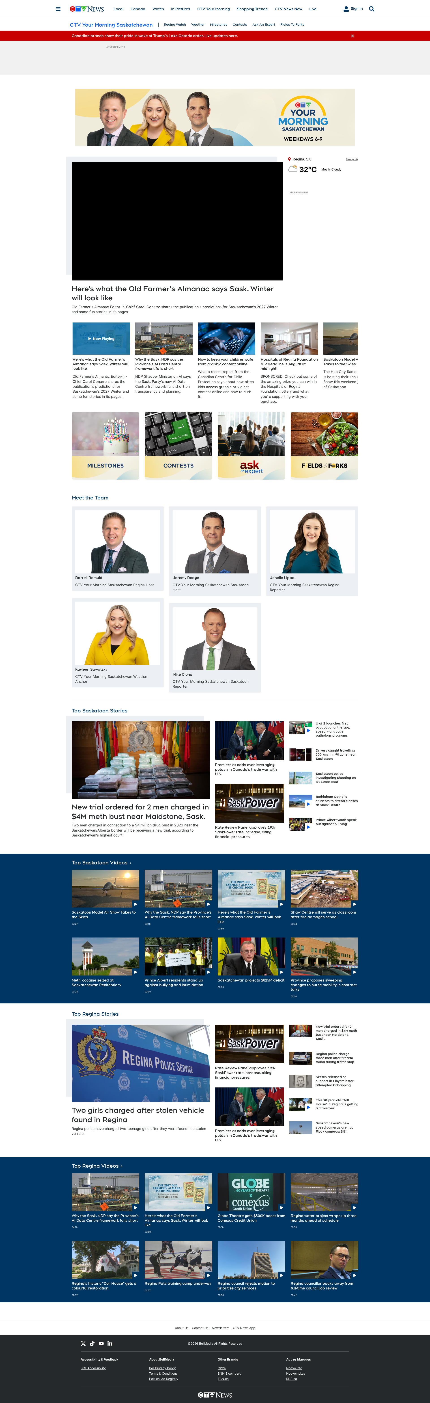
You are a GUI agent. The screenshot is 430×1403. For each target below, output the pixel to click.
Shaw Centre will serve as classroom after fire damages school (323, 914)
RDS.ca (291, 1379)
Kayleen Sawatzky (91, 669)
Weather (198, 24)
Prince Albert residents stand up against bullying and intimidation (174, 982)
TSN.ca (223, 1379)
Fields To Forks (292, 24)
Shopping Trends (252, 9)
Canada (138, 9)
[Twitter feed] (83, 1343)
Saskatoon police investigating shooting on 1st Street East (336, 778)
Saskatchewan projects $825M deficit (251, 980)
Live (312, 9)
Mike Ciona (182, 674)
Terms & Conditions (163, 1373)
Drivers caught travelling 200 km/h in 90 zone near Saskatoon (336, 754)
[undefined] (101, 360)
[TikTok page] (92, 1343)
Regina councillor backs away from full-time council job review (322, 1285)
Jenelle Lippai (282, 578)
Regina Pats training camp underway (178, 1283)
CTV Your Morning (213, 9)
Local (118, 9)
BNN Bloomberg (229, 1373)
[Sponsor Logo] (215, 117)
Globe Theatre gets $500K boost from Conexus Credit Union (251, 1218)
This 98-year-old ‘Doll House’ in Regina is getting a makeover (337, 1104)
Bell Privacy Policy (162, 1368)
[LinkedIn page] (110, 1343)
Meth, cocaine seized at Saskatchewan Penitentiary (96, 982)
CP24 (222, 1368)
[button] (349, 363)
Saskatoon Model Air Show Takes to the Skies (104, 914)
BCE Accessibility (93, 1368)
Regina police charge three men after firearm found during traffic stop (335, 1058)
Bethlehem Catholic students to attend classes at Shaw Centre (337, 801)
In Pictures (180, 9)
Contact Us (200, 1328)
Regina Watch (175, 24)
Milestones (218, 24)
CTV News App (244, 1328)
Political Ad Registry (163, 1379)
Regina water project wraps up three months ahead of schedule (324, 1218)
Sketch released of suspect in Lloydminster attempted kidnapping (335, 1081)
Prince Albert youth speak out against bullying (336, 822)
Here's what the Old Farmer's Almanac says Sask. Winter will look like (249, 917)
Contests (240, 24)
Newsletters (220, 1328)
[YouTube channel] (101, 1343)
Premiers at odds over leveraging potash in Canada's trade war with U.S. (246, 769)
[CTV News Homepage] (87, 9)
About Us (181, 1328)
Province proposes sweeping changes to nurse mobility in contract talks (324, 985)
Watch (158, 9)
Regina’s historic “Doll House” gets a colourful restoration (104, 1285)
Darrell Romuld (88, 578)
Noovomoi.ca (295, 1373)
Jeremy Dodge (186, 578)
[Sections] (58, 8)
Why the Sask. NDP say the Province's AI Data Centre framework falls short (178, 914)
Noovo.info (294, 1368)
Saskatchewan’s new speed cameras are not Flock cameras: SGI (334, 1127)
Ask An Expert (263, 24)
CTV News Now (288, 9)
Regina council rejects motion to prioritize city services (246, 1285)
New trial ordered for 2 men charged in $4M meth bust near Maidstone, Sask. (336, 1033)
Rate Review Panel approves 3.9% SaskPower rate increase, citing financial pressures (245, 832)
